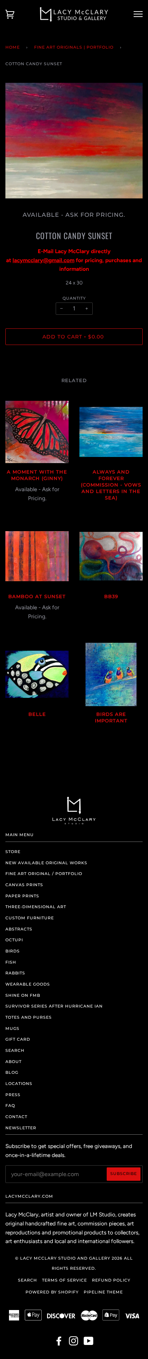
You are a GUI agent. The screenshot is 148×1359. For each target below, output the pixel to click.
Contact (16, 1116)
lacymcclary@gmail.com (43, 260)
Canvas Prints (24, 884)
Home (12, 47)
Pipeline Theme (103, 1292)
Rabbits (15, 972)
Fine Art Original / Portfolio (43, 873)
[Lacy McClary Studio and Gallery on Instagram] (74, 1343)
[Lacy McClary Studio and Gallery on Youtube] (89, 1343)
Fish (10, 962)
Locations (18, 1083)
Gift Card (17, 1039)
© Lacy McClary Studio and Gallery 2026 (68, 1258)
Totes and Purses (28, 1017)
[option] (74, 140)
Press (12, 1094)
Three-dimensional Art (35, 906)
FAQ (10, 1105)
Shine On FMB (22, 995)
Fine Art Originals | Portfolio (74, 47)
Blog (11, 1072)
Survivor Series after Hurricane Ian (54, 1006)
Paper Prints (22, 895)
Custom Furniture (29, 917)
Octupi (14, 939)
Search (14, 1050)
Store (12, 851)
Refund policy (111, 1280)
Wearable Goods (27, 984)
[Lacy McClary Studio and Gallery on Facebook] (59, 1343)
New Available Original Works (46, 862)
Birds (12, 951)
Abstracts (18, 929)
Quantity (74, 298)
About (13, 1061)
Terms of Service (64, 1280)
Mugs (12, 1028)
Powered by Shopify (52, 1292)
